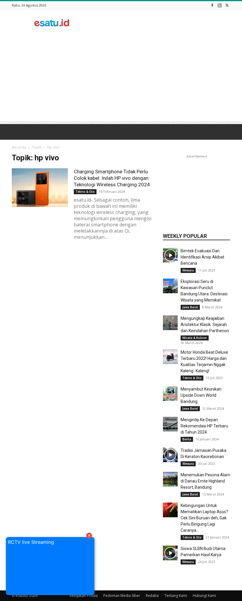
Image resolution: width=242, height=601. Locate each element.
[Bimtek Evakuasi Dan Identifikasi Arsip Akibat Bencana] (170, 255)
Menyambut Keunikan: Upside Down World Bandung (201, 395)
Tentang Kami (175, 595)
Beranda (19, 147)
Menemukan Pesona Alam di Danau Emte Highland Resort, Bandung (205, 481)
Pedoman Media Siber (121, 595)
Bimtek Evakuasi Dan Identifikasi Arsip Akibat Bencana (202, 257)
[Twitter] (227, 5)
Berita (186, 439)
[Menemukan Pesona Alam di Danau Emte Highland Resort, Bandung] (170, 479)
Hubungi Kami (204, 595)
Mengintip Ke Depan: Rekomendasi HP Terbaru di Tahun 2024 (204, 425)
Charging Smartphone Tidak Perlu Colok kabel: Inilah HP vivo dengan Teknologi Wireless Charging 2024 (112, 178)
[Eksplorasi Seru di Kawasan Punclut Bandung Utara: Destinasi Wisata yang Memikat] (170, 286)
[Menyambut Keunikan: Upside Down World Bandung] (170, 393)
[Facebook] (212, 5)
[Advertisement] (161, 23)
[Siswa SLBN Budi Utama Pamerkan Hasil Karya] (170, 553)
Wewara (188, 270)
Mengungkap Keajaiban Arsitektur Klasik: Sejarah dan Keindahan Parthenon (205, 324)
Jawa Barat (190, 307)
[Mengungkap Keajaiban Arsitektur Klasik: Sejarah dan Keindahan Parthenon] (170, 322)
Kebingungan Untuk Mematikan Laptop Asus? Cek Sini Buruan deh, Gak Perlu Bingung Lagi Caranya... (204, 518)
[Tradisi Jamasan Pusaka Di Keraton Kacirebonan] (170, 454)
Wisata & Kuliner (194, 338)
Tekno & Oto (85, 192)
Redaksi (152, 595)
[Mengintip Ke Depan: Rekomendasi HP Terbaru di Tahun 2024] (170, 424)
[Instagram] (219, 5)
